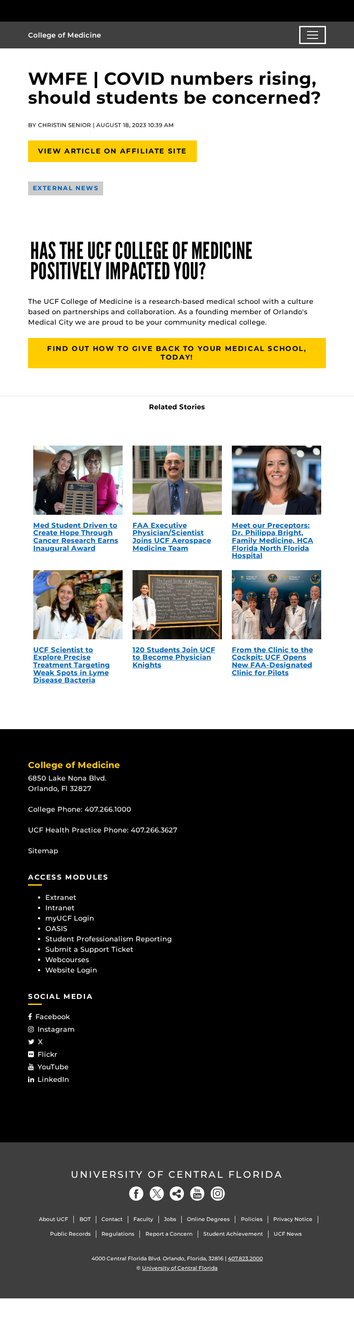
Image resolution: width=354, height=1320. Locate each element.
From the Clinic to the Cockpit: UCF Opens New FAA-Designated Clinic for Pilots (272, 661)
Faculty (143, 1219)
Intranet (60, 908)
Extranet (60, 897)
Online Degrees (208, 1219)
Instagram (56, 1029)
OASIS (56, 929)
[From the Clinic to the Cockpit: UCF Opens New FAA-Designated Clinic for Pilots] (276, 604)
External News (65, 188)
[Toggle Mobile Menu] (323, 10)
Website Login (71, 970)
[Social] (177, 1193)
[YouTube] (197, 1193)
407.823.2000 (245, 1258)
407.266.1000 (108, 809)
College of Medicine (64, 35)
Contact (112, 1219)
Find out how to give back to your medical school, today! (177, 352)
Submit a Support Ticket (89, 949)
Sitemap (43, 851)
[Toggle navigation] (312, 35)
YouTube (53, 1067)
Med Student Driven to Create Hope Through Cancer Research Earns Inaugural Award (75, 536)
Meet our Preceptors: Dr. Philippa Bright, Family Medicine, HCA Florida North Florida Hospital (272, 540)
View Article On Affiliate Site (112, 151)
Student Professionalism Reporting (108, 939)
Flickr (47, 1054)
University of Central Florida (177, 1174)
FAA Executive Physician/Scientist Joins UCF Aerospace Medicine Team (172, 536)
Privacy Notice (293, 1219)
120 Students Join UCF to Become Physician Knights (174, 657)
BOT (85, 1219)
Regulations (117, 1234)
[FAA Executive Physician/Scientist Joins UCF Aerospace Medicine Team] (177, 480)
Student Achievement (233, 1234)
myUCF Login (69, 918)
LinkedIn (53, 1079)
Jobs (170, 1219)
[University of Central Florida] (85, 10)
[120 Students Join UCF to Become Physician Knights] (177, 604)
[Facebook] (136, 1193)
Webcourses (67, 960)
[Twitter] (156, 1193)
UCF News (288, 1234)
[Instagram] (217, 1193)
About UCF (53, 1219)
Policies (251, 1219)
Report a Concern (169, 1234)
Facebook (52, 1017)
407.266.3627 (154, 830)
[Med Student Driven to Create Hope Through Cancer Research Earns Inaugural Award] (78, 480)
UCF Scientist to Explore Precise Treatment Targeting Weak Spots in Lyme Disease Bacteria (71, 665)
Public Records (70, 1234)
